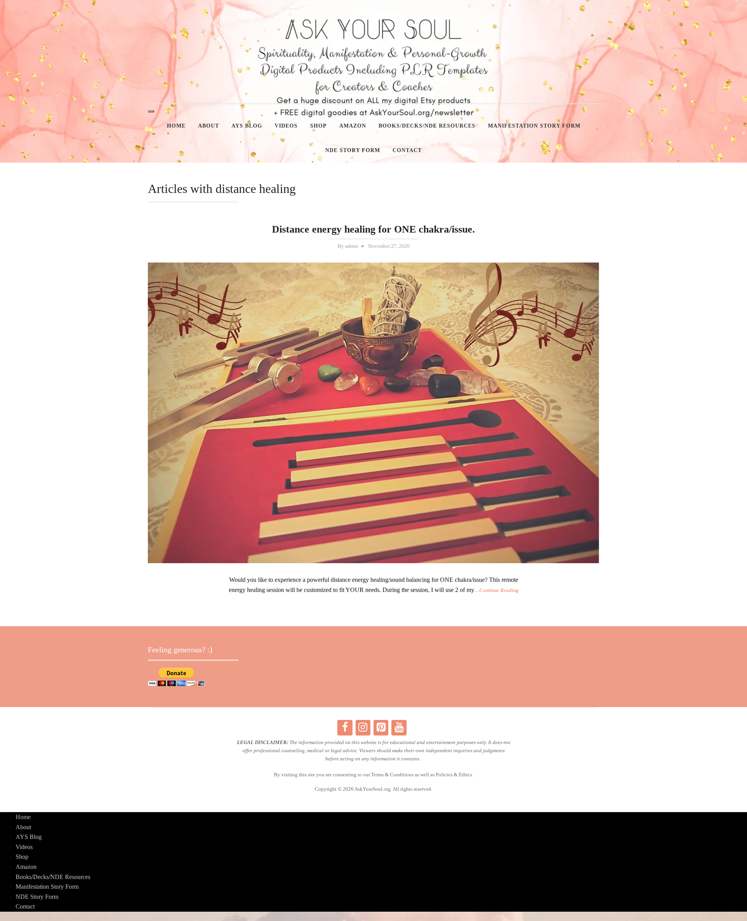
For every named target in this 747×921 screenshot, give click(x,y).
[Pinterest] (381, 727)
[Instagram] (363, 727)
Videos (286, 126)
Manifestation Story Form (534, 126)
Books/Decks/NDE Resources (427, 126)
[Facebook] (344, 727)
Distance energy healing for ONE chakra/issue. (373, 229)
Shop (318, 126)
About (208, 126)
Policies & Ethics (454, 774)
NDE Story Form (352, 150)
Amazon (352, 126)
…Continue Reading (496, 590)
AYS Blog (246, 126)
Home (176, 126)
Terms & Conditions (392, 774)
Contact (407, 150)
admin (351, 246)
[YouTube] (398, 727)
